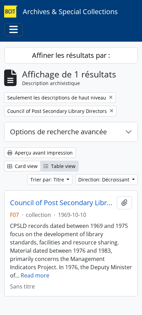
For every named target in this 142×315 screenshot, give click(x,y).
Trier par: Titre (47, 179)
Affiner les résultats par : (71, 55)
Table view (62, 166)
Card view (25, 166)
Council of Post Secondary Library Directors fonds (62, 203)
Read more (35, 275)
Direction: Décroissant (104, 179)
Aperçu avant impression (43, 152)
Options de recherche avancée (58, 131)
